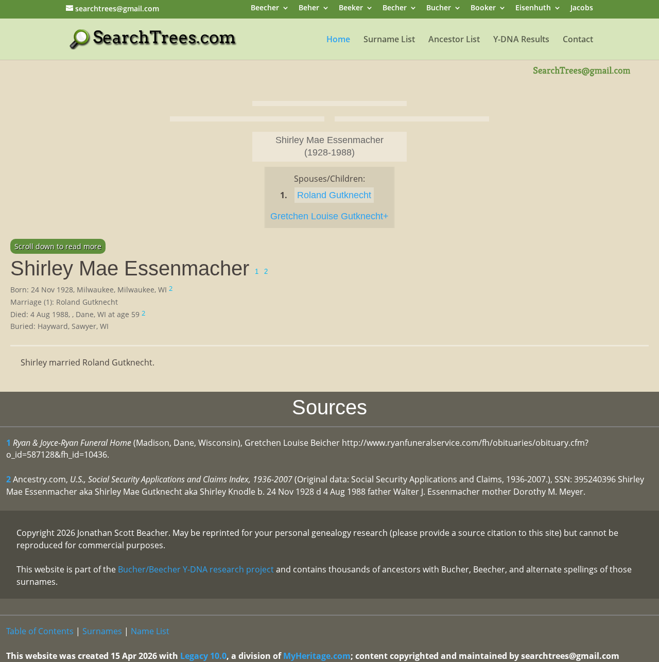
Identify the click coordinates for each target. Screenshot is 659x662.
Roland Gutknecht (334, 195)
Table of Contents (40, 631)
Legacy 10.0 (203, 655)
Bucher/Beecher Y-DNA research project (196, 569)
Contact (578, 40)
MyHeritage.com (317, 655)
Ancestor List (454, 40)
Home (338, 40)
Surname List (389, 40)
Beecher (265, 8)
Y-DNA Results (521, 40)
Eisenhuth (533, 8)
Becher (395, 8)
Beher (309, 8)
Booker (483, 8)
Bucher (438, 8)
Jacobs (581, 8)
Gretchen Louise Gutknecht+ (329, 216)
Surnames (102, 631)
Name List (150, 631)
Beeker (351, 8)
